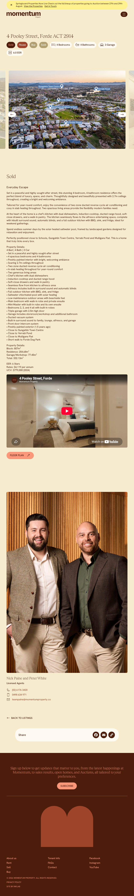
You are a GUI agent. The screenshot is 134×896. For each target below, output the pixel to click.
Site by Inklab (13, 886)
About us (11, 858)
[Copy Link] (112, 735)
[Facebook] (96, 735)
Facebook (94, 858)
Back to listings (22, 718)
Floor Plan (17, 455)
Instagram (94, 862)
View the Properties (33, 6)
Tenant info (54, 858)
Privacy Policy (14, 882)
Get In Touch (50, 6)
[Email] (104, 735)
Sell (9, 867)
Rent (9, 862)
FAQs (51, 862)
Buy (9, 872)
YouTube (94, 867)
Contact (52, 867)
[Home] (36, 14)
